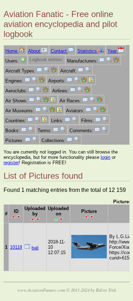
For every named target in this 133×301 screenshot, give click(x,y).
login (105, 157)
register (11, 162)
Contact (59, 51)
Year (112, 51)
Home (12, 51)
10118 (16, 247)
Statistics (87, 51)
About (34, 51)
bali (35, 248)
